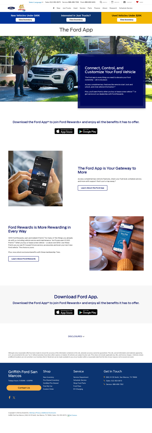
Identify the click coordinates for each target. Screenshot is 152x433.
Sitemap (32, 413)
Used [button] (75, 8)
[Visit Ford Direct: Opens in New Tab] (73, 415)
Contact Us (24, 388)
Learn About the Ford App (92, 188)
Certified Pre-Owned (50, 383)
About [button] (104, 8)
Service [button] (82, 8)
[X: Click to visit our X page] (14, 397)
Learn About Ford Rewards (24, 259)
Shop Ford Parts (79, 383)
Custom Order (48, 389)
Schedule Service (125, 8)
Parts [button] (90, 8)
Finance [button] (97, 8)
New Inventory (48, 377)
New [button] (58, 8)
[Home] (54, 8)
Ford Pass (77, 386)
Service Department (80, 377)
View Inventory (25, 20)
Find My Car (47, 386)
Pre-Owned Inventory (51, 380)
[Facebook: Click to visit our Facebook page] (9, 397)
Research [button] (113, 8)
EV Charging (78, 389)
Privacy (38, 413)
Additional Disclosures (49, 413)
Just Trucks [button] (67, 8)
